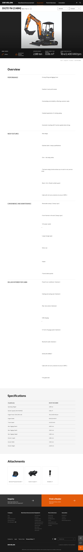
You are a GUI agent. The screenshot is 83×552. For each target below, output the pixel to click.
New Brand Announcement (28, 512)
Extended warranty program (53, 523)
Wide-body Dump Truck (39, 523)
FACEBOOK (53, 539)
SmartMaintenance (51, 518)
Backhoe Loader (37, 525)
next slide (62, 30)
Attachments (37, 530)
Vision (9, 515)
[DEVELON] (7, 2)
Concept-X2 (64, 518)
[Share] (80, 538)
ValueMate (50, 525)
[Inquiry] (80, 543)
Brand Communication (11, 518)
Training (49, 520)
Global (76, 2)
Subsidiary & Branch (11, 520)
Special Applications (38, 528)
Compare (72, 8)
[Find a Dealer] (80, 547)
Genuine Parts (50, 515)
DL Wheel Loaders (38, 518)
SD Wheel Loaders (38, 520)
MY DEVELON (64, 515)
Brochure (61, 8)
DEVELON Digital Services (66, 520)
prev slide (21, 30)
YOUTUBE (55, 539)
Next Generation (37, 515)
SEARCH (80, 2)
